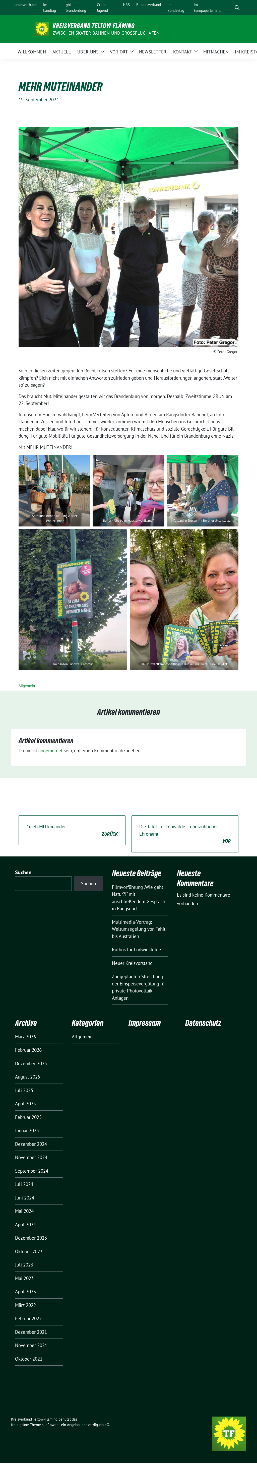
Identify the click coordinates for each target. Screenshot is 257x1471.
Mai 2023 (24, 1278)
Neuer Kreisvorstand (132, 963)
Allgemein (27, 685)
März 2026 (25, 1037)
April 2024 (25, 1225)
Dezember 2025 (31, 1063)
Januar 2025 (27, 1130)
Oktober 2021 (28, 1359)
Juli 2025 (24, 1090)
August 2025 (27, 1077)
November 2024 (31, 1157)
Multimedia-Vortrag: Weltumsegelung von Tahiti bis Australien (139, 929)
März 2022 (25, 1305)
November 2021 (31, 1345)
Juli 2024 (24, 1184)
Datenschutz (203, 1023)
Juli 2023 (24, 1265)
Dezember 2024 (31, 1144)
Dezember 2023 (31, 1238)
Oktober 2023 (28, 1251)
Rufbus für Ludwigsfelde (136, 950)
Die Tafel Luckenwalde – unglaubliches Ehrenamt (185, 834)
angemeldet (50, 751)
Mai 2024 (24, 1211)
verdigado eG (98, 1424)
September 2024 (31, 1171)
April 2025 (25, 1104)
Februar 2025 (28, 1117)
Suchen (23, 872)
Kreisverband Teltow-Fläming (94, 26)
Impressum (144, 1023)
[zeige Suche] (237, 7)
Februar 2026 (28, 1050)
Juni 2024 (24, 1198)
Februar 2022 (28, 1318)
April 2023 (25, 1292)
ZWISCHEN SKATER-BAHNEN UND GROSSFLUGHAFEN (106, 33)
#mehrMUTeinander (72, 830)
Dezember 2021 (31, 1332)
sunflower (50, 1424)
